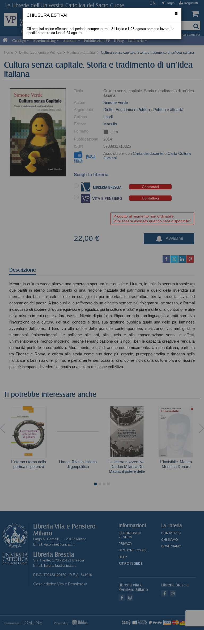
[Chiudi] (176, 13)
